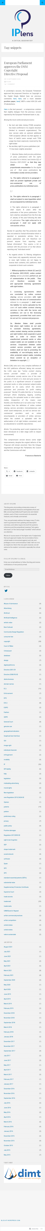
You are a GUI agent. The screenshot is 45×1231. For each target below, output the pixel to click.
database (7, 655)
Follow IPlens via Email (15, 559)
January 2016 (8, 1131)
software (7, 859)
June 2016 (7, 1107)
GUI (5, 741)
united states (8, 925)
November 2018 (9, 1018)
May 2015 (7, 1155)
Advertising (7, 608)
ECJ (5, 688)
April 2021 (7, 966)
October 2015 (8, 1145)
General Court (8, 722)
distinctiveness (9, 679)
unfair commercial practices (13, 915)
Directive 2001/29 (10, 670)
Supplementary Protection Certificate (16, 887)
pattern (6, 811)
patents (6, 807)
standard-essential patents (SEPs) (15, 878)
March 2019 (8, 1003)
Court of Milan (8, 646)
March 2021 (8, 970)
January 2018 (8, 1037)
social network (8, 854)
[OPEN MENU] (2, 2)
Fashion (6, 712)
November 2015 (9, 1141)
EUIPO (6, 707)
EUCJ (5, 703)
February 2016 (8, 1126)
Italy (5, 774)
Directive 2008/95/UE (11, 674)
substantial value (9, 882)
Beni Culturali (8, 627)
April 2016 (7, 1117)
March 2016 (8, 1122)
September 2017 (9, 1051)
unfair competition (10, 920)
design (6, 660)
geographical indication (11, 731)
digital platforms (9, 665)
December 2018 (9, 1013)
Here (6, 109)
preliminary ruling (9, 816)
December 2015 (9, 1136)
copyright (7, 641)
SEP (5, 845)
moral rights (8, 788)
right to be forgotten (10, 840)
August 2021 (8, 947)
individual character (10, 750)
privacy (6, 821)
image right (7, 745)
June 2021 (7, 956)
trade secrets (8, 896)
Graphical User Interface (12, 736)
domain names (9, 684)
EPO (5, 698)
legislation (7, 778)
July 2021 (7, 951)
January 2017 (8, 1084)
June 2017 (7, 1060)
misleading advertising (11, 783)
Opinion (6, 802)
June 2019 (7, 994)
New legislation (9, 792)
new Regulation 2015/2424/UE (14, 797)
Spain (6, 863)
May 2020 (7, 985)
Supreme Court (9, 892)
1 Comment (10, 84)
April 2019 (7, 999)
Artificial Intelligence (10, 618)
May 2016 (7, 1112)
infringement (8, 755)
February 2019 (8, 1008)
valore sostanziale (10, 934)
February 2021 (8, 975)
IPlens (8, 81)
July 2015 (7, 1150)
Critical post (8, 651)
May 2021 (7, 961)
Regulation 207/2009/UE (12, 835)
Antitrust (7, 613)
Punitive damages (10, 830)
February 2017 (8, 1079)
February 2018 (8, 1032)
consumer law (8, 637)
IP (4, 764)
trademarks (8, 906)
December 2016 (9, 1088)
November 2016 (9, 1093)
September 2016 (9, 1098)
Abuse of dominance (11, 603)
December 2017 (9, 1041)
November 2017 (9, 1046)
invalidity (7, 759)
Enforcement (8, 693)
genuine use (8, 726)
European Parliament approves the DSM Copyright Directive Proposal (18, 68)
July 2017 (7, 1055)
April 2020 (7, 989)
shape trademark (9, 849)
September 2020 (9, 980)
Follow (8, 575)
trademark (7, 901)
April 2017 (7, 1070)
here (15, 99)
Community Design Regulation (14, 632)
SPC (5, 868)
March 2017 (8, 1074)
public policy (8, 826)
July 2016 (7, 1103)
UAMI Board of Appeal (11, 911)
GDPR (6, 717)
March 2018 (8, 1027)
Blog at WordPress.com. (11, 1220)
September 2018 (9, 1022)
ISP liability (7, 769)
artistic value (8, 622)
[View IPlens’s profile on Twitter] (6, 590)
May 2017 (7, 1065)
